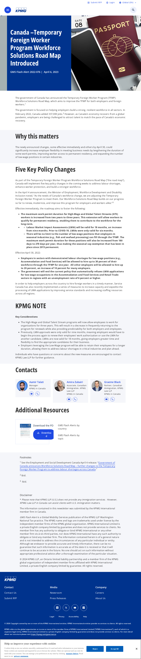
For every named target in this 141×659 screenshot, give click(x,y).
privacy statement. (21, 656)
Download (46, 434)
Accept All (115, 649)
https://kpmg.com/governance (43, 634)
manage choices (72, 654)
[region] (70, 649)
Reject (95, 649)
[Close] (137, 649)
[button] (31, 394)
